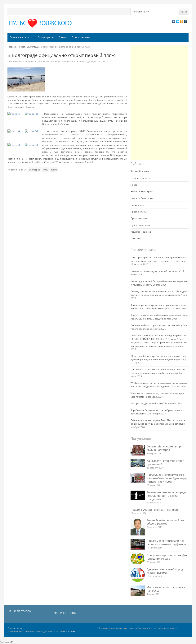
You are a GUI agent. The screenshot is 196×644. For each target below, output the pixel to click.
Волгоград (34, 169)
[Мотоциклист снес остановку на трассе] (138, 591)
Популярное (46, 37)
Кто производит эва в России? (147, 403)
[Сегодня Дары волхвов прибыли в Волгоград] (138, 450)
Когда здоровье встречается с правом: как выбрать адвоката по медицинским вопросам (159, 306)
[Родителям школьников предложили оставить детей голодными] (138, 495)
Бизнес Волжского (141, 171)
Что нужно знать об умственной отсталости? (156, 271)
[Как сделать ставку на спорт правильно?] (138, 463)
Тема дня (136, 238)
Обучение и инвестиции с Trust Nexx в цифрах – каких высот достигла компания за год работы (158, 422)
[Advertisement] (159, 102)
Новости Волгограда (28, 46)
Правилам (69, 631)
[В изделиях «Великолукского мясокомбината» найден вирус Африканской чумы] (138, 478)
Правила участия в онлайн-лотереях (155, 509)
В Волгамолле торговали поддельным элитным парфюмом (166, 542)
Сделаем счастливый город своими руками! (165, 571)
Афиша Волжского (56, 61)
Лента (63, 37)
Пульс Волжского (100, 61)
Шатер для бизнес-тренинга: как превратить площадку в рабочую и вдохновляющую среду (159, 357)
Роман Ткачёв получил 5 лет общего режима (165, 521)
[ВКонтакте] (174, 21)
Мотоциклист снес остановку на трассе (166, 588)
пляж (54, 169)
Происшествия (139, 218)
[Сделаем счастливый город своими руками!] (138, 575)
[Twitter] (178, 21)
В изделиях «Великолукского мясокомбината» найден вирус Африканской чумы (167, 478)
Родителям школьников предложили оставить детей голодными (166, 495)
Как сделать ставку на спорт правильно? (165, 462)
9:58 (35, 61)
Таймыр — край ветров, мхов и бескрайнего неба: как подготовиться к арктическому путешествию (159, 259)
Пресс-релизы (81, 37)
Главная (11, 46)
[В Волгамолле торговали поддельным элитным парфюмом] (138, 544)
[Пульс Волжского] (41, 23)
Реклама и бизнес (141, 231)
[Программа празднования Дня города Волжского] (138, 558)
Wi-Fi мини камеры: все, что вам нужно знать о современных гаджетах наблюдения (159, 384)
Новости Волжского (142, 198)
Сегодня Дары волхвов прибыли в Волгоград (165, 448)
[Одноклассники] (182, 21)
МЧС (45, 169)
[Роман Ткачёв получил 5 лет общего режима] (138, 527)
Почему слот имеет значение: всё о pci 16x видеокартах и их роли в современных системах (159, 293)
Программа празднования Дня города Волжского (167, 556)
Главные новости (21, 37)
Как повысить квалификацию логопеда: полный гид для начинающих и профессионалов (158, 371)
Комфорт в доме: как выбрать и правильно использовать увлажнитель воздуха (159, 317)
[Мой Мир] (186, 21)
